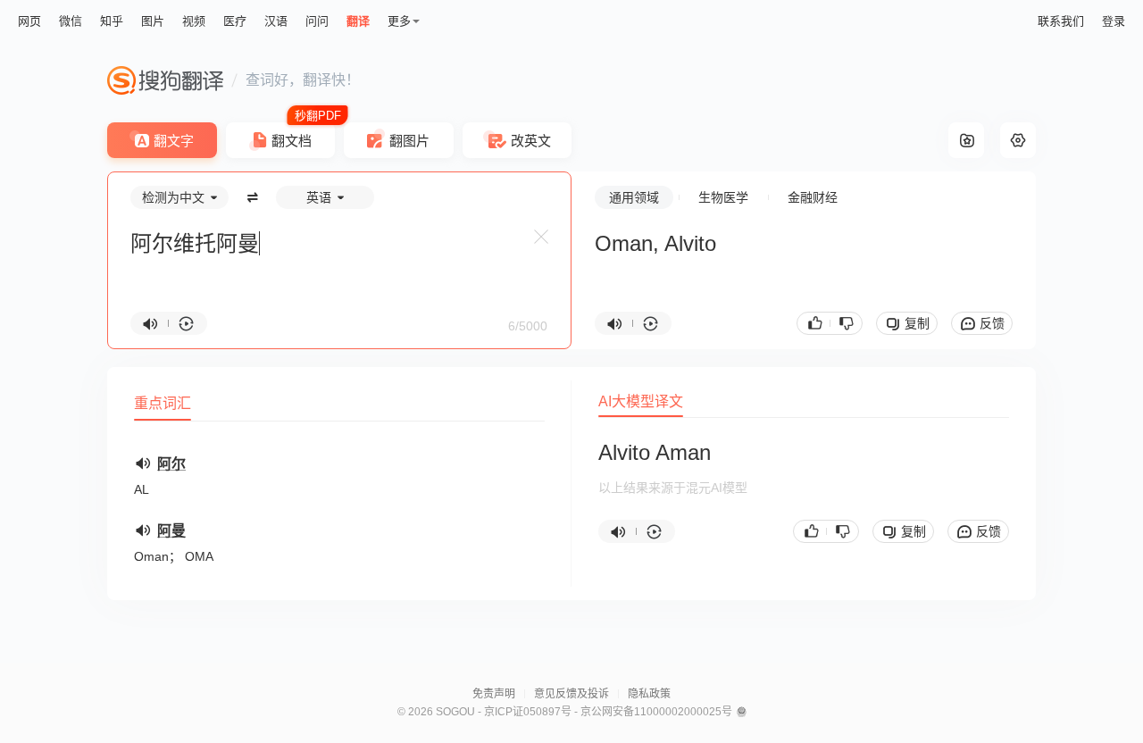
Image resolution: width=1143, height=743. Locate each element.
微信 (70, 21)
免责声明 (493, 694)
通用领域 (634, 197)
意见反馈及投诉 (571, 694)
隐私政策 (649, 694)
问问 (317, 21)
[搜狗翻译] (165, 80)
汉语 (276, 21)
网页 (29, 21)
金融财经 (813, 197)
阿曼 (171, 530)
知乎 (111, 21)
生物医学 (723, 197)
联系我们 (1061, 21)
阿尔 (171, 464)
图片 (152, 21)
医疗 (234, 21)
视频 (193, 21)
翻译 (358, 21)
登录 (1113, 21)
